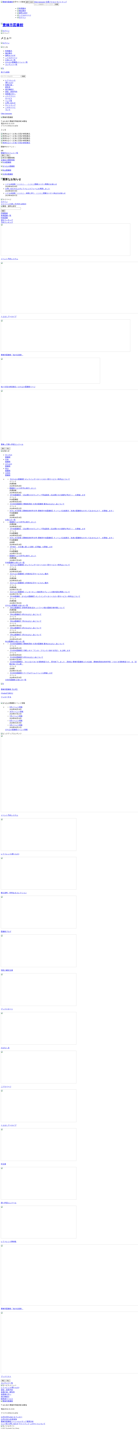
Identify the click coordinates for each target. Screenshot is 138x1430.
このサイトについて (37, 1424)
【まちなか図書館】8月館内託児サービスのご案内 (28, 583)
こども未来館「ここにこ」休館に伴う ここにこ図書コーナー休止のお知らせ (35, 193)
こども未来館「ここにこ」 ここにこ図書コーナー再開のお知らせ (31, 184)
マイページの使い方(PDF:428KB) (13, 204)
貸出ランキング (7, 220)
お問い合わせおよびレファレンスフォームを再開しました (27, 189)
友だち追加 (5, 72)
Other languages (39, 2)
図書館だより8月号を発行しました (22, 556)
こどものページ (11, 58)
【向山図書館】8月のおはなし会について (25, 614)
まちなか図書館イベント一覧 (16, 62)
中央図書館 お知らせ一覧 (15, 562)
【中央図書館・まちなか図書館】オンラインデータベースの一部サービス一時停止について (44, 596)
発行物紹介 (9, 89)
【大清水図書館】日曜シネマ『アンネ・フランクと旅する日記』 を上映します (39, 650)
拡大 (31, 2)
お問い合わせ (10, 103)
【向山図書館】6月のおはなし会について (25, 628)
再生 (3, 155)
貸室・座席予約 (11, 92)
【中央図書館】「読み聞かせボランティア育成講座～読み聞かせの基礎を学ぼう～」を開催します (47, 495)
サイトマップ (61, 2)
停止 (8, 155)
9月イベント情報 (15, 707)
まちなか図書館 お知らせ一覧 (16, 605)
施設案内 (8, 53)
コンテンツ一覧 (11, 64)
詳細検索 (4, 213)
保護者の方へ (10, 94)
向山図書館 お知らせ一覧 (15, 641)
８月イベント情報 (16, 711)
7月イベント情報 (15, 716)
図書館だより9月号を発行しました (22, 488)
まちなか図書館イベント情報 (16, 730)
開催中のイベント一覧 (9, 153)
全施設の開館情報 (8, 160)
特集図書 (4, 218)
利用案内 (8, 51)
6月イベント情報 (15, 720)
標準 (27, 2)
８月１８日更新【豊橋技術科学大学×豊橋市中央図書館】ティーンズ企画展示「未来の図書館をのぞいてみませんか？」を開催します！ (61, 511)
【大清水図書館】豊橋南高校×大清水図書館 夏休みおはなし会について (36, 504)
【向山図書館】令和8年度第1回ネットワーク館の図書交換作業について (37, 608)
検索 (56, 4)
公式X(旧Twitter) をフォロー (11, 1417)
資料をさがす (10, 55)
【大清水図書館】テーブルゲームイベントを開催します (31, 673)
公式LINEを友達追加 (9, 1419)
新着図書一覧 (6, 215)
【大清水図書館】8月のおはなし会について (26, 657)
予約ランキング (7, 222)
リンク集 (8, 101)
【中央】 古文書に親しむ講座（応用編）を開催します (31, 547)
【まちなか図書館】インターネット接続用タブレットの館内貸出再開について (39, 592)
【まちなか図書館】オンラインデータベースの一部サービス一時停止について (39, 479)
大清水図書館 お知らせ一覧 (15, 680)
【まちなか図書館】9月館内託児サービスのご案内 (28, 574)
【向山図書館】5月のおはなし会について (25, 635)
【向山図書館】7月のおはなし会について (25, 621)
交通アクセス (51, 2)
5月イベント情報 (15, 725)
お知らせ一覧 (10, 60)
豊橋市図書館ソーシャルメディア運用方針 (17, 1421)
